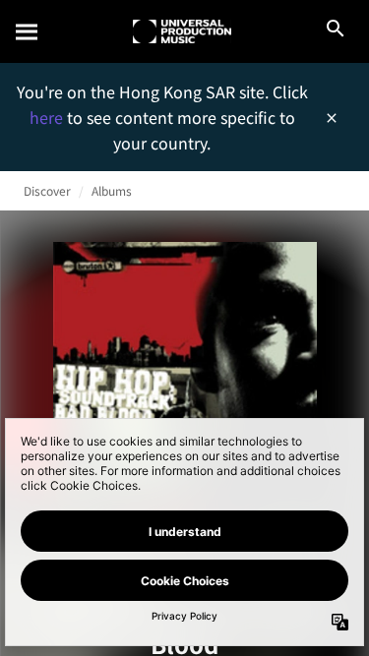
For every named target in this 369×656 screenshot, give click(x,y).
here (48, 117)
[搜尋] (27, 31)
